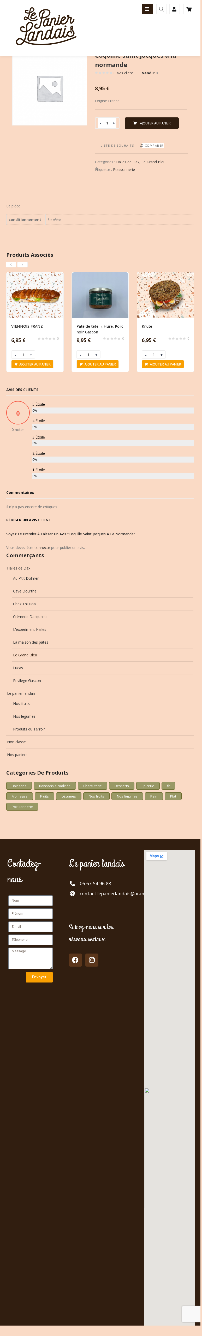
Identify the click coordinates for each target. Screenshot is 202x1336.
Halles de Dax (127, 161)
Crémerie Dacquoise (30, 616)
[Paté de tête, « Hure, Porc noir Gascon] (100, 275)
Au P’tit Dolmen (26, 578)
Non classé (16, 741)
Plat (173, 796)
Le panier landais (21, 693)
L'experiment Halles (29, 629)
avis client (123, 72)
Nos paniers (17, 754)
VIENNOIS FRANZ (27, 326)
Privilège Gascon (27, 680)
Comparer (154, 145)
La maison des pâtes (30, 642)
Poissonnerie (124, 169)
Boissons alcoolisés (54, 785)
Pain (153, 796)
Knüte (147, 326)
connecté (42, 547)
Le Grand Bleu (153, 161)
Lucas (18, 667)
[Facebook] (75, 960)
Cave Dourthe (25, 591)
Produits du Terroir (29, 729)
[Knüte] (165, 275)
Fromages (19, 796)
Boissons (19, 785)
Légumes (69, 796)
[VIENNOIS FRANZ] (35, 275)
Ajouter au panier (155, 123)
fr (168, 785)
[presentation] (11, 264)
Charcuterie (92, 785)
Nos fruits (21, 703)
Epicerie (148, 785)
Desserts (122, 785)
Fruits (44, 796)
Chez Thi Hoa (24, 603)
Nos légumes (24, 716)
